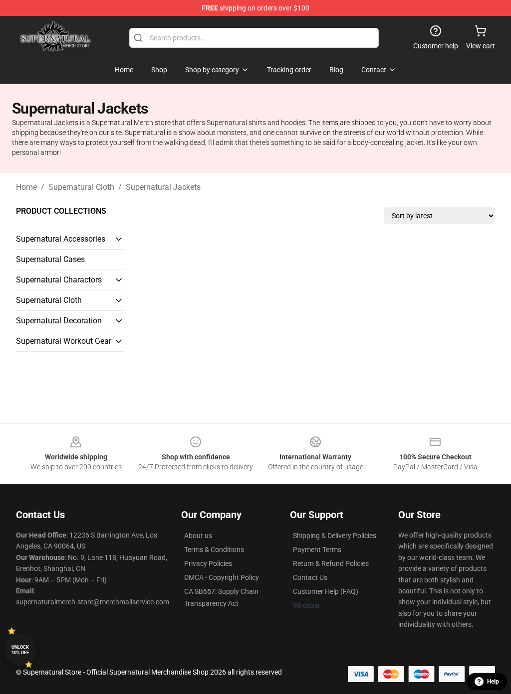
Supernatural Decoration (59, 320)
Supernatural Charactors (59, 279)
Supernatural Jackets (163, 187)
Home (26, 187)
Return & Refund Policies (331, 563)
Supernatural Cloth (81, 187)
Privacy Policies (208, 563)
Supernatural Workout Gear (63, 341)
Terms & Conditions (214, 550)
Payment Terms (317, 550)
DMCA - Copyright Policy (221, 577)
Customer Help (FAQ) (325, 591)
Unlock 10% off (20, 650)
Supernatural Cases (50, 259)
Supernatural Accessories (60, 239)
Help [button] (493, 681)
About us (198, 536)
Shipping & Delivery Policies (334, 536)
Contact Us (310, 577)
